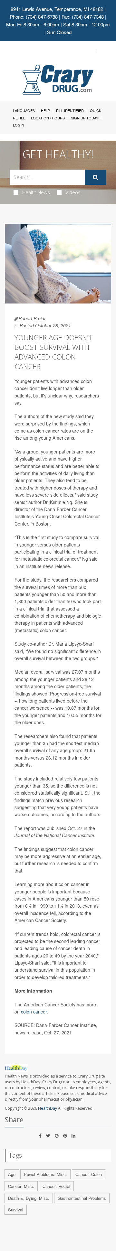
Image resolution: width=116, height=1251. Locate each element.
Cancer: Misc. (21, 1186)
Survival (15, 1210)
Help (45, 110)
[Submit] (95, 177)
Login (18, 124)
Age (11, 1174)
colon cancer (34, 1011)
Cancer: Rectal (56, 1186)
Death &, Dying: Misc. (28, 1198)
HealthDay (47, 1108)
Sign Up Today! (85, 117)
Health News (36, 192)
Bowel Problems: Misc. (45, 1174)
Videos (73, 192)
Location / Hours (48, 117)
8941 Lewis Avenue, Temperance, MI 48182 (57, 8)
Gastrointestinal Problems (82, 1198)
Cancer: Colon (88, 1174)
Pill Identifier (70, 110)
